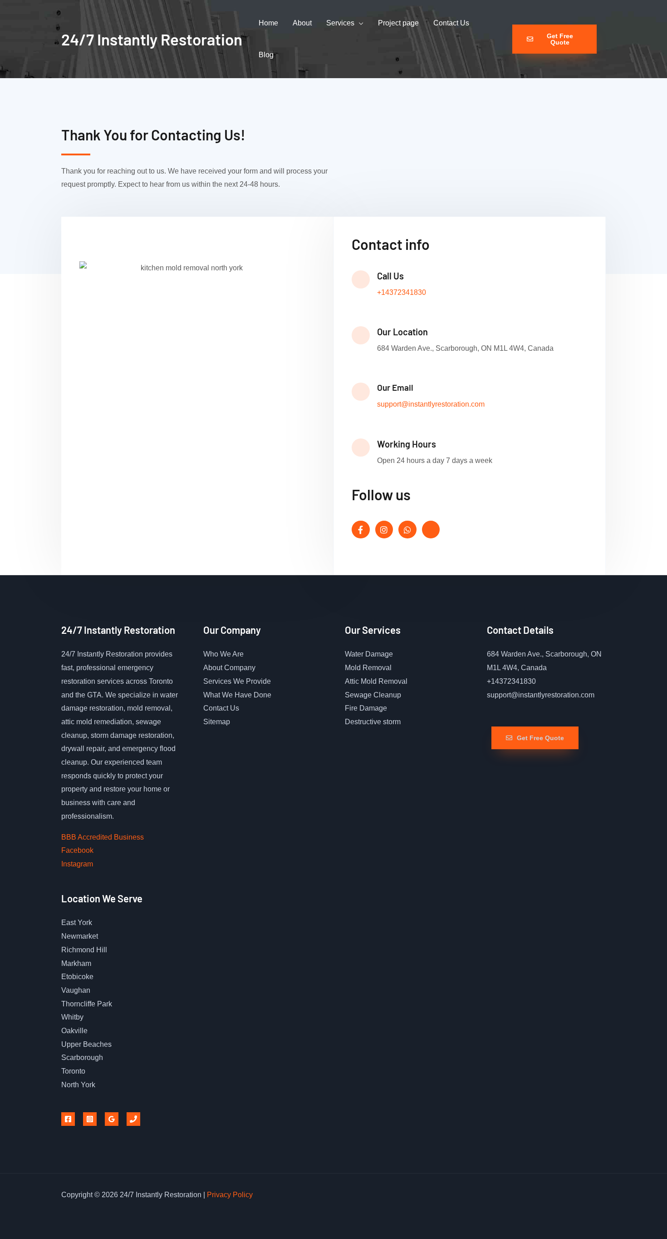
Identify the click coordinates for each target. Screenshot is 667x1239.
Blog (266, 55)
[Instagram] (90, 1119)
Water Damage (369, 654)
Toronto (73, 1071)
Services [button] (340, 23)
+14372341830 (401, 292)
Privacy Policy (230, 1195)
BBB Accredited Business (102, 837)
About (302, 23)
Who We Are (223, 654)
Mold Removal (368, 668)
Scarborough (82, 1057)
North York (78, 1085)
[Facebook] (68, 1119)
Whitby (72, 1017)
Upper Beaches (86, 1044)
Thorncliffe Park (86, 1004)
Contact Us (451, 23)
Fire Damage (366, 708)
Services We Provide (237, 681)
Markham (76, 963)
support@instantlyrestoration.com (431, 404)
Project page (398, 23)
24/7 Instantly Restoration (151, 39)
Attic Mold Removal (376, 681)
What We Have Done (237, 695)
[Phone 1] (133, 1119)
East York (76, 922)
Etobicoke (77, 976)
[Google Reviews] (111, 1119)
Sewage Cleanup (373, 695)
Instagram (77, 864)
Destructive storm (373, 722)
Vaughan (75, 990)
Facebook (77, 850)
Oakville (74, 1031)
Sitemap (216, 722)
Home (268, 23)
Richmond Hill (84, 950)
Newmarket (79, 936)
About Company (229, 668)
